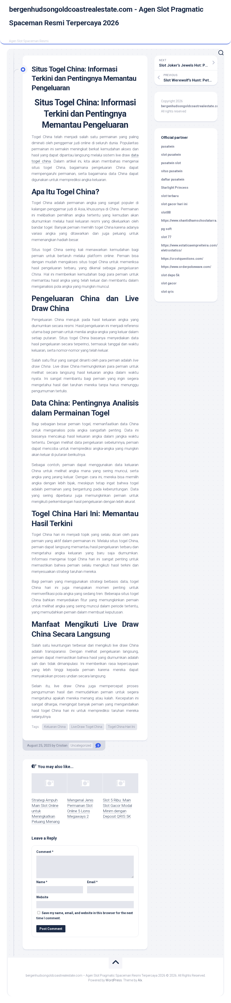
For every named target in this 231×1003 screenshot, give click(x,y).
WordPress (114, 980)
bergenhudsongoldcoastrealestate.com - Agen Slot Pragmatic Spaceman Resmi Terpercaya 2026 (106, 16)
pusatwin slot (171, 163)
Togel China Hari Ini (121, 727)
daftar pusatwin (172, 179)
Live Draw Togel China (86, 727)
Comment (44, 852)
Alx (140, 980)
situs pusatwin (171, 171)
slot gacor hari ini (174, 204)
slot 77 (166, 237)
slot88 (166, 212)
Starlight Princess (174, 187)
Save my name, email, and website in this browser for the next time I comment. (84, 915)
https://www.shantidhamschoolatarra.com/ (193, 220)
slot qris (167, 291)
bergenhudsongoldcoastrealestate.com (191, 106)
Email (92, 882)
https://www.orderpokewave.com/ (186, 267)
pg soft (166, 229)
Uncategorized (81, 745)
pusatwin (167, 146)
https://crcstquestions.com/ (182, 258)
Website (42, 897)
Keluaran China (55, 727)
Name (41, 882)
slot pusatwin (171, 154)
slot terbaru (170, 196)
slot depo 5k (170, 275)
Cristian (61, 745)
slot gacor (169, 283)
